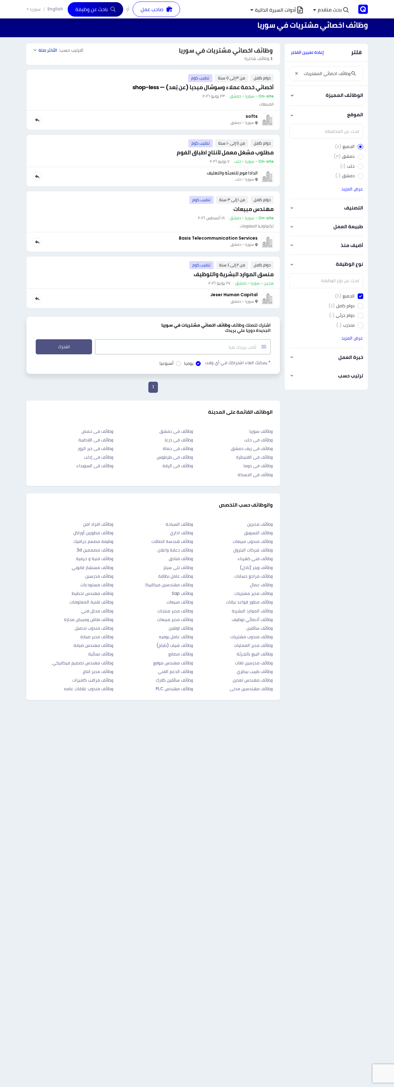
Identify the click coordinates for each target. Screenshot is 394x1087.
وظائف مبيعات (180, 602)
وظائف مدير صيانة (96, 637)
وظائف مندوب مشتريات (251, 637)
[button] (331, 10)
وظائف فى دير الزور (95, 448)
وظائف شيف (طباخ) (174, 645)
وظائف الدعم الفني (175, 671)
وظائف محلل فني (97, 611)
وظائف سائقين (260, 628)
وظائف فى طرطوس (175, 457)
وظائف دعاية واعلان (175, 550)
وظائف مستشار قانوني (92, 567)
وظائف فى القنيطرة (254, 457)
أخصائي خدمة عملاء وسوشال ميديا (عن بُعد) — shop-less (203, 87)
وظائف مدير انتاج (98, 671)
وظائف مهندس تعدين (253, 680)
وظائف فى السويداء (94, 466)
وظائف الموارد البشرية (252, 611)
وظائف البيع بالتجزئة (255, 654)
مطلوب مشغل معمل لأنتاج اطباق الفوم (225, 152)
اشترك (64, 347)
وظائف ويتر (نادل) (256, 567)
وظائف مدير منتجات (175, 611)
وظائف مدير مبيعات (175, 619)
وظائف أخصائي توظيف (252, 619)
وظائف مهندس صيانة (93, 645)
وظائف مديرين (260, 524)
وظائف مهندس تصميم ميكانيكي (82, 663)
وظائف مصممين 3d (95, 550)
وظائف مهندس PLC (174, 689)
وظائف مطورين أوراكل (93, 533)
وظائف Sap (182, 593)
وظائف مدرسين (99, 576)
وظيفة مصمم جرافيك (93, 541)
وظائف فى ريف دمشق (252, 448)
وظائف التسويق (258, 533)
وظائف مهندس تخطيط (92, 593)
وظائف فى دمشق (176, 431)
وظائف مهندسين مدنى (251, 689)
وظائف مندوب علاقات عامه (88, 689)
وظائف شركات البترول (253, 550)
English (55, 9)
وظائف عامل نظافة (175, 576)
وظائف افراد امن (98, 524)
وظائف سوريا (261, 431)
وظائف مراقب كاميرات (92, 680)
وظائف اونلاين (181, 628)
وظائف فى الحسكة (255, 475)
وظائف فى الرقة (178, 466)
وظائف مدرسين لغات (254, 663)
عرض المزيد (352, 189)
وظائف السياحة (179, 524)
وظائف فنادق (181, 558)
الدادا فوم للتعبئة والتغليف (232, 173)
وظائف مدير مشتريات (253, 593)
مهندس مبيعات (253, 209)
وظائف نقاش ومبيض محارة (88, 619)
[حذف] (296, 73)
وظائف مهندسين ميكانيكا (169, 585)
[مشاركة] (37, 120)
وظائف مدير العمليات (253, 645)
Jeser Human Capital (234, 295)
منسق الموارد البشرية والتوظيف (234, 274)
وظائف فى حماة (178, 448)
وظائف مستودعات (96, 585)
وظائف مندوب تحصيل (94, 628)
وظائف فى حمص (97, 431)
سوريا (35, 9)
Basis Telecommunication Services (218, 238)
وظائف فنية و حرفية (94, 558)
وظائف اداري (181, 533)
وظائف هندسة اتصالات (172, 541)
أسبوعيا (166, 363)
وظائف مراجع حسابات (253, 576)
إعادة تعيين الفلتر (307, 52)
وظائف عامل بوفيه (176, 637)
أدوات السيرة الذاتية (275, 10)
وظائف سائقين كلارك (174, 680)
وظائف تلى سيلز (178, 567)
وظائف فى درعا (179, 440)
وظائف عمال (261, 585)
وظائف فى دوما (258, 466)
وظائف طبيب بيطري (255, 671)
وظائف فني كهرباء (255, 558)
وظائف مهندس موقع (173, 663)
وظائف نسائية (100, 654)
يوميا (188, 363)
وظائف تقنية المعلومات (91, 602)
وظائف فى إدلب (98, 457)
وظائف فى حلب (258, 440)
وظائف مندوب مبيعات (253, 541)
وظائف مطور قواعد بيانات (249, 602)
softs (252, 116)
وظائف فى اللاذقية (95, 440)
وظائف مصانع (180, 654)
